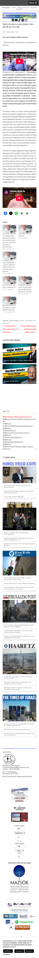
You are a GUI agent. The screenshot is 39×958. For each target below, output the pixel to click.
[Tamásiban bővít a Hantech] (25, 229)
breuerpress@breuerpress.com (18, 767)
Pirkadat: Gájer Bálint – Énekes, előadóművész (18, 360)
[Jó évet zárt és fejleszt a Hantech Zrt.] (9, 280)
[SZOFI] (24, 918)
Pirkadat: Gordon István (11, 381)
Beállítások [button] (8, 951)
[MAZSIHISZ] (19, 913)
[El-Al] (22, 907)
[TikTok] (19, 21)
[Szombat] (8, 924)
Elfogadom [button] (19, 951)
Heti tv (6, 412)
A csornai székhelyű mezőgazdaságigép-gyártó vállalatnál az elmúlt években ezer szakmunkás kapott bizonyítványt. (9, 240)
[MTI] (32, 918)
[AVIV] (10, 907)
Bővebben (6, 954)
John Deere (28, 320)
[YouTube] (16, 21)
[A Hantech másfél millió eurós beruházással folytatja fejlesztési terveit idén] (25, 280)
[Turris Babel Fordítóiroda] (10, 918)
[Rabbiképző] (12, 924)
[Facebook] (13, 21)
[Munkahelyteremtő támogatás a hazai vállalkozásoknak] (9, 300)
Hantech (21, 320)
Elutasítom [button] (29, 951)
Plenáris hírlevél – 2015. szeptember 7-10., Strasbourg (11, 329)
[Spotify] (22, 21)
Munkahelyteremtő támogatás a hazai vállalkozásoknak (9, 308)
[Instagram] (26, 21)
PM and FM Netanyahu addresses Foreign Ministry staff (28, 329)
